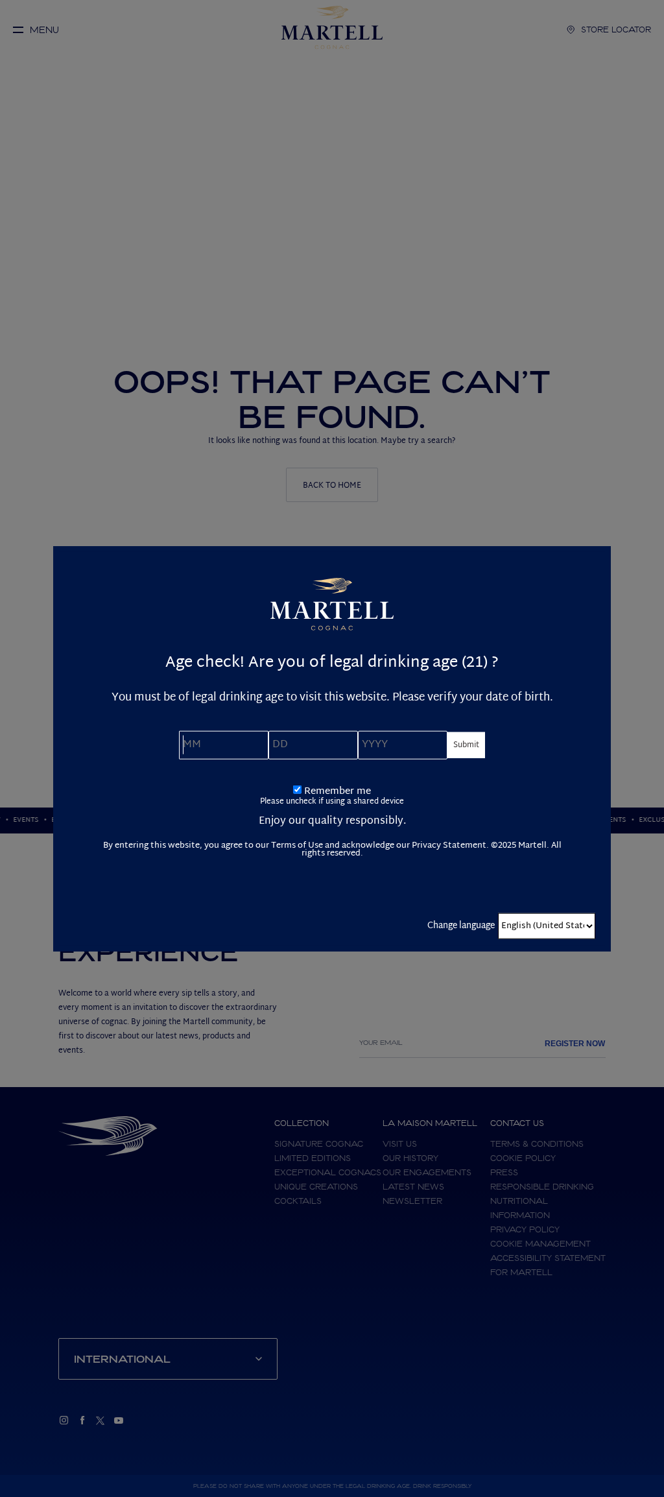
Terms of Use (297, 845)
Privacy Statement (449, 845)
